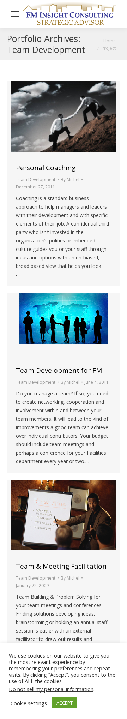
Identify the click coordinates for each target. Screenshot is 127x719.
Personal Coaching (45, 167)
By (70, 179)
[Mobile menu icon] (15, 14)
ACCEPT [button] (64, 703)
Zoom (54, 119)
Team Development (35, 179)
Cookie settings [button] (29, 703)
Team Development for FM (59, 370)
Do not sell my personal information (51, 689)
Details (73, 119)
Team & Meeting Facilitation (61, 566)
